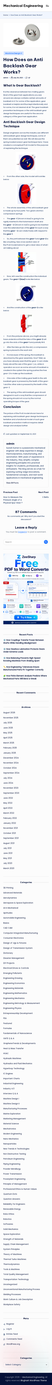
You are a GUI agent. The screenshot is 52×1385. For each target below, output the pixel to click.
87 (29, 78)
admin (10, 443)
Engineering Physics (12, 1008)
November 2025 (10, 717)
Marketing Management (14, 1118)
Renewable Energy (12, 1209)
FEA (5, 1018)
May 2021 (7, 858)
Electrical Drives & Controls (16, 968)
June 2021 (7, 853)
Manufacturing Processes (15, 1108)
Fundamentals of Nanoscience (17, 1033)
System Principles (11, 1249)
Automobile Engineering (14, 918)
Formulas (7, 1028)
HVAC (6, 1053)
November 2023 (10, 788)
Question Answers (11, 1199)
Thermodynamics (11, 1264)
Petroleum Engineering (13, 1159)
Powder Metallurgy (12, 1169)
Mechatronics (9, 1128)
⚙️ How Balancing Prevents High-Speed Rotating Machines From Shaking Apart (21, 659)
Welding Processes (12, 1294)
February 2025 (10, 748)
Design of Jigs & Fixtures (14, 943)
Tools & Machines (11, 1269)
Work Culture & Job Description (18, 1299)
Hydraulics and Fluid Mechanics (17, 1063)
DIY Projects (8, 963)
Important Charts (11, 1078)
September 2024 (11, 773)
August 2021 (8, 843)
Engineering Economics (14, 983)
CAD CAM (7, 928)
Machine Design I (11, 1098)
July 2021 (7, 848)
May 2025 (7, 732)
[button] (12, 483)
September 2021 (11, 838)
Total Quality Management (16, 1274)
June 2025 (8, 728)
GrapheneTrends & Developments (19, 1043)
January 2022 (9, 823)
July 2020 (7, 863)
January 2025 (9, 753)
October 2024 (10, 768)
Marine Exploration (12, 1113)
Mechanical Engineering (23, 6)
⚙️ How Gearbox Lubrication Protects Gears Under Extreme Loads (24, 650)
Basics (6, 923)
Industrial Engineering (13, 1083)
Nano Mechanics (11, 1139)
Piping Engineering (11, 1164)
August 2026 (9, 712)
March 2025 (8, 743)
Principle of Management (15, 1184)
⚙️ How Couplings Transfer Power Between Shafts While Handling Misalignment (23, 641)
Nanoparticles (9, 1144)
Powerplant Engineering (14, 1179)
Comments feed (14, 1339)
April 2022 (7, 808)
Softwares (8, 1224)
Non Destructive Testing (14, 1154)
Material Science (11, 1123)
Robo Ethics (8, 1214)
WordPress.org (13, 1344)
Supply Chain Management (16, 1244)
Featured (7, 1023)
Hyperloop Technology (14, 1068)
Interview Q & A (10, 1093)
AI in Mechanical (10, 908)
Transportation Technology (16, 1279)
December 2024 (11, 758)
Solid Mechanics (10, 1229)
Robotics (7, 1219)
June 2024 (8, 783)
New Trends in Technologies (16, 1148)
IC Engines (8, 1073)
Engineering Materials (13, 988)
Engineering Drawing (12, 978)
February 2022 (10, 818)
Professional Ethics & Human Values (20, 1189)
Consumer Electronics (13, 938)
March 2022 (8, 813)
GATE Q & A (8, 1038)
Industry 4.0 (8, 1088)
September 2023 (11, 793)
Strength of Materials (13, 1239)
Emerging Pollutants (12, 973)
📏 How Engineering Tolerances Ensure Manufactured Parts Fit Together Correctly (23, 668)
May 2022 (7, 803)
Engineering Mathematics (15, 993)
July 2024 (7, 778)
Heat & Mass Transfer (13, 1048)
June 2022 (8, 798)
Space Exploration (11, 1234)
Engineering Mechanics (14, 998)
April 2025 (7, 737)
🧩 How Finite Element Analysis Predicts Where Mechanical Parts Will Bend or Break (25, 677)
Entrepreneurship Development (18, 1013)
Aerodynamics (10, 898)
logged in (22, 532)
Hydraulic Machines (12, 1058)
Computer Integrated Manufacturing (20, 933)
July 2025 (7, 722)
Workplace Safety (11, 1304)
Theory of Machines (12, 1254)
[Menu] (47, 5)
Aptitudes (7, 913)
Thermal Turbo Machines (14, 1259)
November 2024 (11, 763)
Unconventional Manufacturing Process (21, 1289)
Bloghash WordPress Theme (34, 1380)
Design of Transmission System (18, 948)
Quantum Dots (10, 1194)
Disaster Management (13, 958)
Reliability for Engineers (14, 1204)
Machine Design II (13, 53)
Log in (9, 1329)
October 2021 (9, 833)
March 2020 (8, 868)
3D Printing (8, 888)
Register (10, 1324)
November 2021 (10, 828)
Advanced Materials (12, 892)
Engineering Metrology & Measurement (21, 1003)
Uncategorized (10, 1284)
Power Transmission (12, 1174)
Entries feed (12, 1334)
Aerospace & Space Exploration (18, 903)
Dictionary (8, 953)
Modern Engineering (12, 1133)
